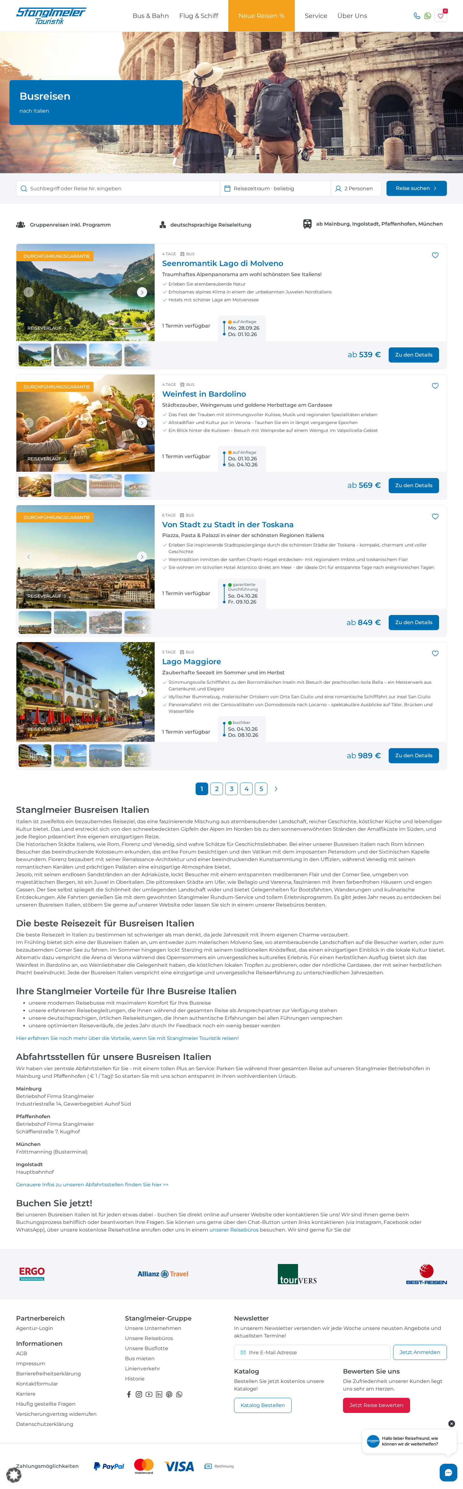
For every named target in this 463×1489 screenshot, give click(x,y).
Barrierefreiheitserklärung (48, 1374)
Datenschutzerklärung (44, 1424)
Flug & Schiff (198, 16)
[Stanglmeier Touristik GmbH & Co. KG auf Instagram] (139, 1394)
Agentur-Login (34, 1328)
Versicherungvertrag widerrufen (56, 1414)
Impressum (30, 1364)
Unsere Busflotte (146, 1348)
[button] (14, 1475)
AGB (21, 1353)
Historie (135, 1379)
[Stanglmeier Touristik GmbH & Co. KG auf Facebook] (129, 1394)
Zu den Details (413, 355)
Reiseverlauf (44, 328)
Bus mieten (140, 1359)
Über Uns (352, 16)
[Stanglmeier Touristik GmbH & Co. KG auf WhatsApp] (179, 1394)
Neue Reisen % (261, 16)
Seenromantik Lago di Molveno (222, 263)
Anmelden (420, 1352)
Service (316, 16)
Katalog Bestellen (263, 1405)
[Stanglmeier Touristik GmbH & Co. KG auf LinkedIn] (159, 1394)
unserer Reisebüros (234, 1230)
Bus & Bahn (151, 16)
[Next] (276, 789)
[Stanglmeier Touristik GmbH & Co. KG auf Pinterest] (169, 1394)
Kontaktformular (37, 1384)
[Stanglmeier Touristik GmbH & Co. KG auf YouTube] (149, 1394)
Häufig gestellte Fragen (46, 1404)
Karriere (26, 1394)
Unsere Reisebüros (149, 1338)
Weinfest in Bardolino (204, 394)
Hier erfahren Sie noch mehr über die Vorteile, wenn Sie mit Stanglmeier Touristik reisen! (127, 1038)
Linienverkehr (142, 1369)
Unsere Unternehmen (153, 1328)
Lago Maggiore (191, 661)
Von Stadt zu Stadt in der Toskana (228, 524)
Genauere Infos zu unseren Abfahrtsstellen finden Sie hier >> (92, 1185)
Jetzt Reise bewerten (376, 1405)
